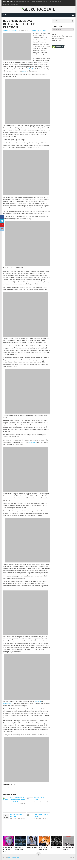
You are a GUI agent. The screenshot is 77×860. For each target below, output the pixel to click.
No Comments (42, 30)
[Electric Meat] (56, 841)
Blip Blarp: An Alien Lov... (22, 1)
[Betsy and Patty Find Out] (68, 841)
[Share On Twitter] (2, 221)
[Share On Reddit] (2, 229)
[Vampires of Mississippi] (20, 841)
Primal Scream (54, 1)
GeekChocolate (13, 858)
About (71, 858)
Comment (33, 30)
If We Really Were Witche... (11, 4)
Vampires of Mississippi (39, 1)
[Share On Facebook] (2, 217)
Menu (5, 15)
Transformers (33, 442)
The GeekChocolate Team (10, 30)
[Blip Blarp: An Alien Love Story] (8, 841)
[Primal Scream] (32, 841)
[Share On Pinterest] (2, 225)
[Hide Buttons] (1, 232)
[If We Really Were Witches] (44, 841)
